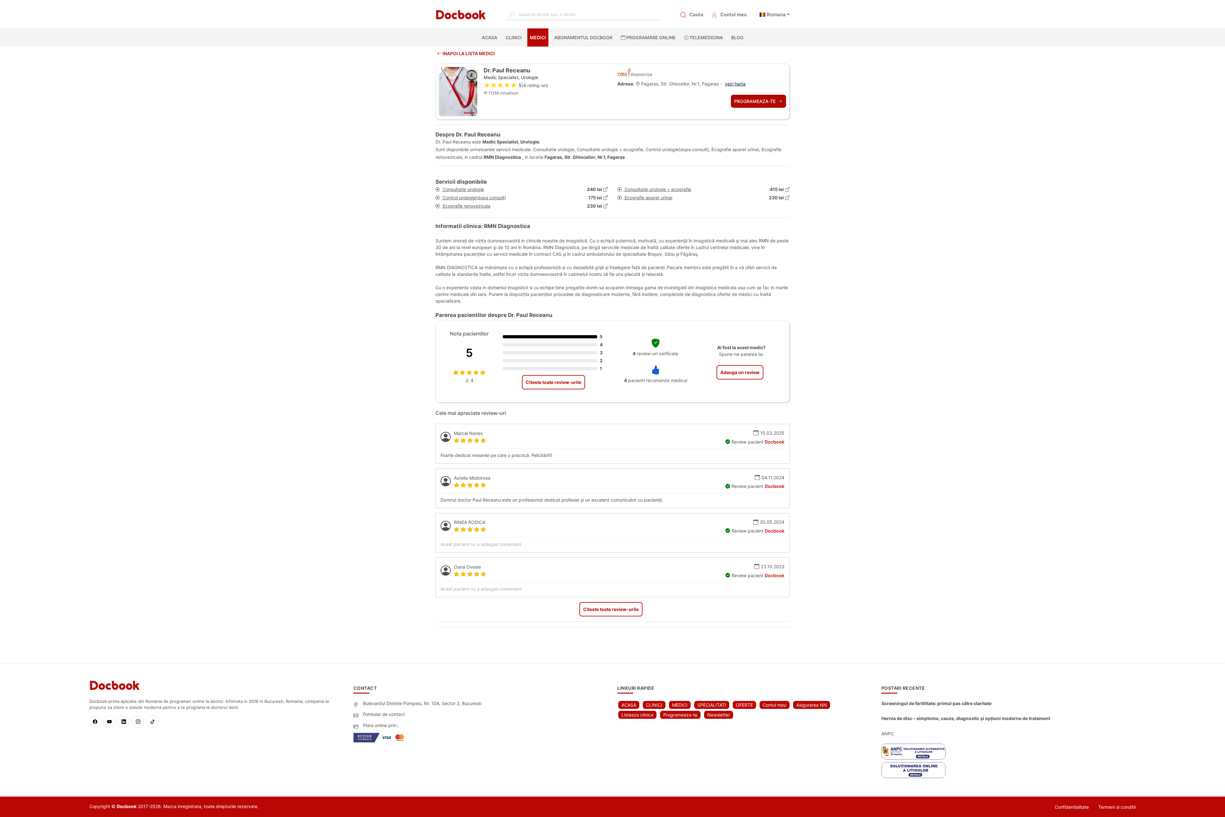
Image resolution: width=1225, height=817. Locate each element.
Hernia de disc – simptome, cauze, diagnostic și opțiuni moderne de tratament (965, 718)
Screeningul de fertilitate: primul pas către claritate (936, 703)
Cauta (696, 14)
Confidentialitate (1072, 807)
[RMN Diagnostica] (634, 73)
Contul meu (733, 14)
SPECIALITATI (711, 705)
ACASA (491, 37)
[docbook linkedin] (125, 721)
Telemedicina (705, 37)
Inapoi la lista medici (468, 53)
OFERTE (744, 705)
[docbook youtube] (111, 721)
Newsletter (718, 715)
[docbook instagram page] (139, 721)
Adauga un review (740, 372)
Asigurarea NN (811, 705)
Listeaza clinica (637, 715)
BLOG (737, 37)
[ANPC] (913, 752)
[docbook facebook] (96, 721)
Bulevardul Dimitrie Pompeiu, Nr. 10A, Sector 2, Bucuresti (422, 703)
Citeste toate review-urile (553, 382)
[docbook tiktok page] (154, 721)
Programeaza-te (755, 101)
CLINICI (514, 37)
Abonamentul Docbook (583, 37)
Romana (776, 14)
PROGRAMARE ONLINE (650, 37)
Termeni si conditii (1117, 807)
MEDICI (538, 37)
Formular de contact (384, 714)
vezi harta (735, 83)
